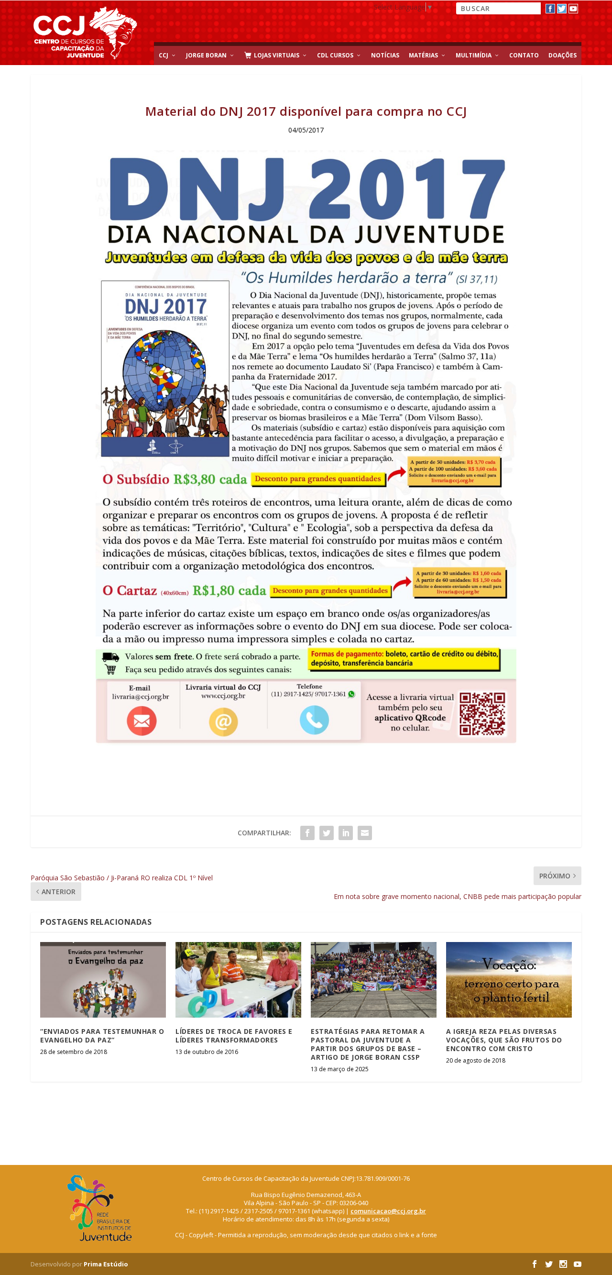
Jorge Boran (206, 55)
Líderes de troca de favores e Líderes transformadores (234, 1035)
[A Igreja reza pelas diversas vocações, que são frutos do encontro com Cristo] (509, 980)
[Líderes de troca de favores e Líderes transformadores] (238, 980)
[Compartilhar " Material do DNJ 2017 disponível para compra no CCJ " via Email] (364, 833)
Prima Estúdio (106, 1264)
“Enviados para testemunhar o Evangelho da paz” (102, 1035)
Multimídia (474, 55)
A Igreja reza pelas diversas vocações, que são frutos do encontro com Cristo (504, 1040)
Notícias (385, 55)
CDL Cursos (335, 55)
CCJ (163, 55)
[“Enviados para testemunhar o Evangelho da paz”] (103, 980)
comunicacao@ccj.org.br (388, 1211)
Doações (562, 55)
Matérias (423, 55)
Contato (524, 55)
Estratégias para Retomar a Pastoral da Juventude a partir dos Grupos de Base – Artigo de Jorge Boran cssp (368, 1044)
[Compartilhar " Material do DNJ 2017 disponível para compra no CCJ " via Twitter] (326, 833)
